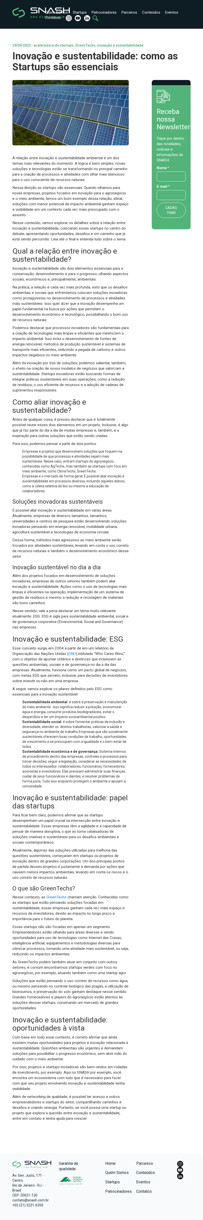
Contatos (53, 17)
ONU (72, 653)
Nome (163, 168)
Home (110, 1163)
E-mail (163, 186)
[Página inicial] (24, 12)
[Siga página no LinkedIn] (86, 18)
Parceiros (129, 12)
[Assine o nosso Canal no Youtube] (180, 1169)
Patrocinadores (104, 12)
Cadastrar (171, 210)
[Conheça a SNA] (70, 1182)
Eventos (171, 12)
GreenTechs (56, 897)
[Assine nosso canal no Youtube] (77, 18)
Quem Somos (56, 12)
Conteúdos (151, 12)
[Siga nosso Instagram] (68, 18)
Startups (80, 12)
